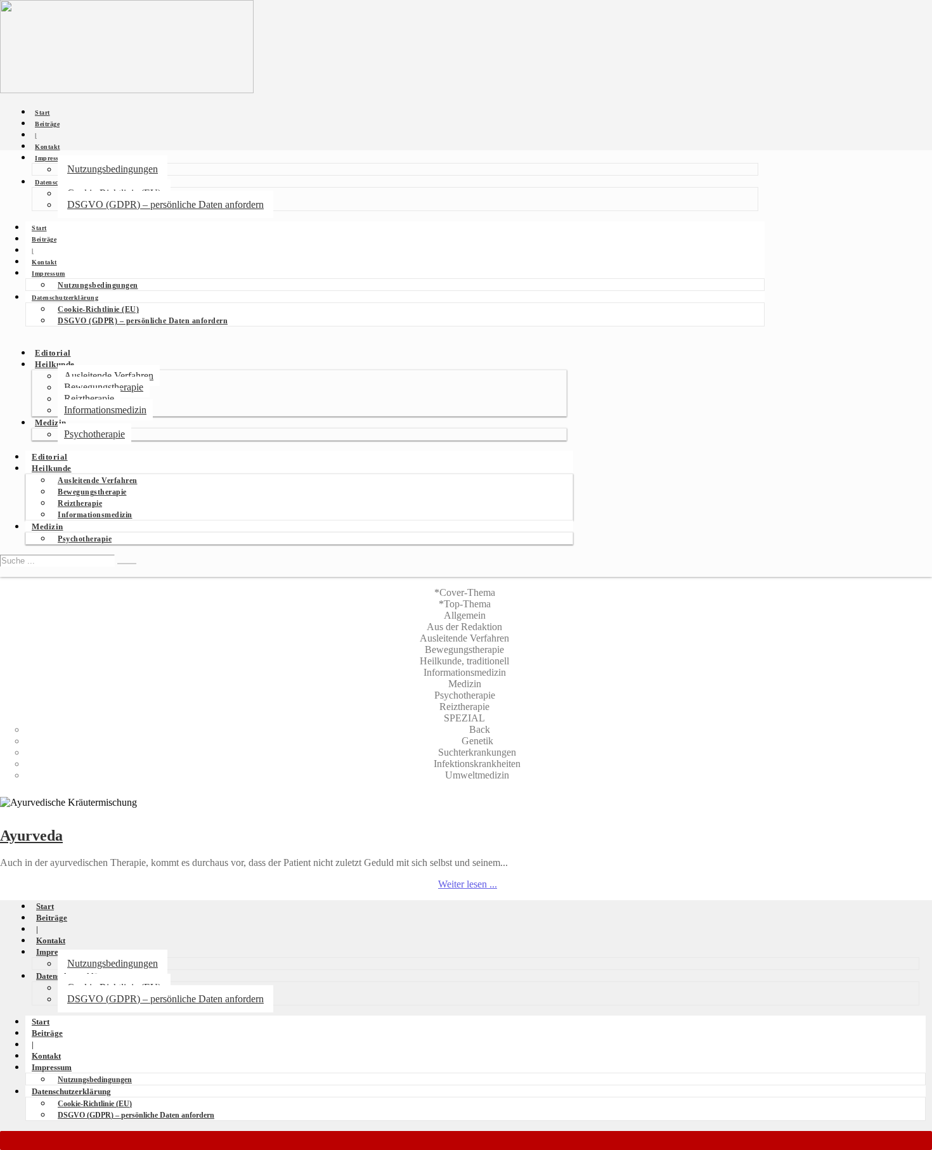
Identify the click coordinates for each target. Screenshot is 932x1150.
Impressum (51, 158)
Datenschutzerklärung (65, 297)
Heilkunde (55, 364)
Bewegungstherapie (103, 387)
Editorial (53, 353)
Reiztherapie (89, 398)
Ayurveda (31, 835)
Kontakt (47, 146)
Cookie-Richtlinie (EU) (98, 309)
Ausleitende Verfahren (108, 375)
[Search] (126, 563)
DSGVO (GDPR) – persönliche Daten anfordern (165, 204)
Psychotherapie (94, 434)
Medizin (51, 422)
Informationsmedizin (105, 409)
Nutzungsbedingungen (112, 169)
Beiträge (47, 123)
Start (42, 112)
